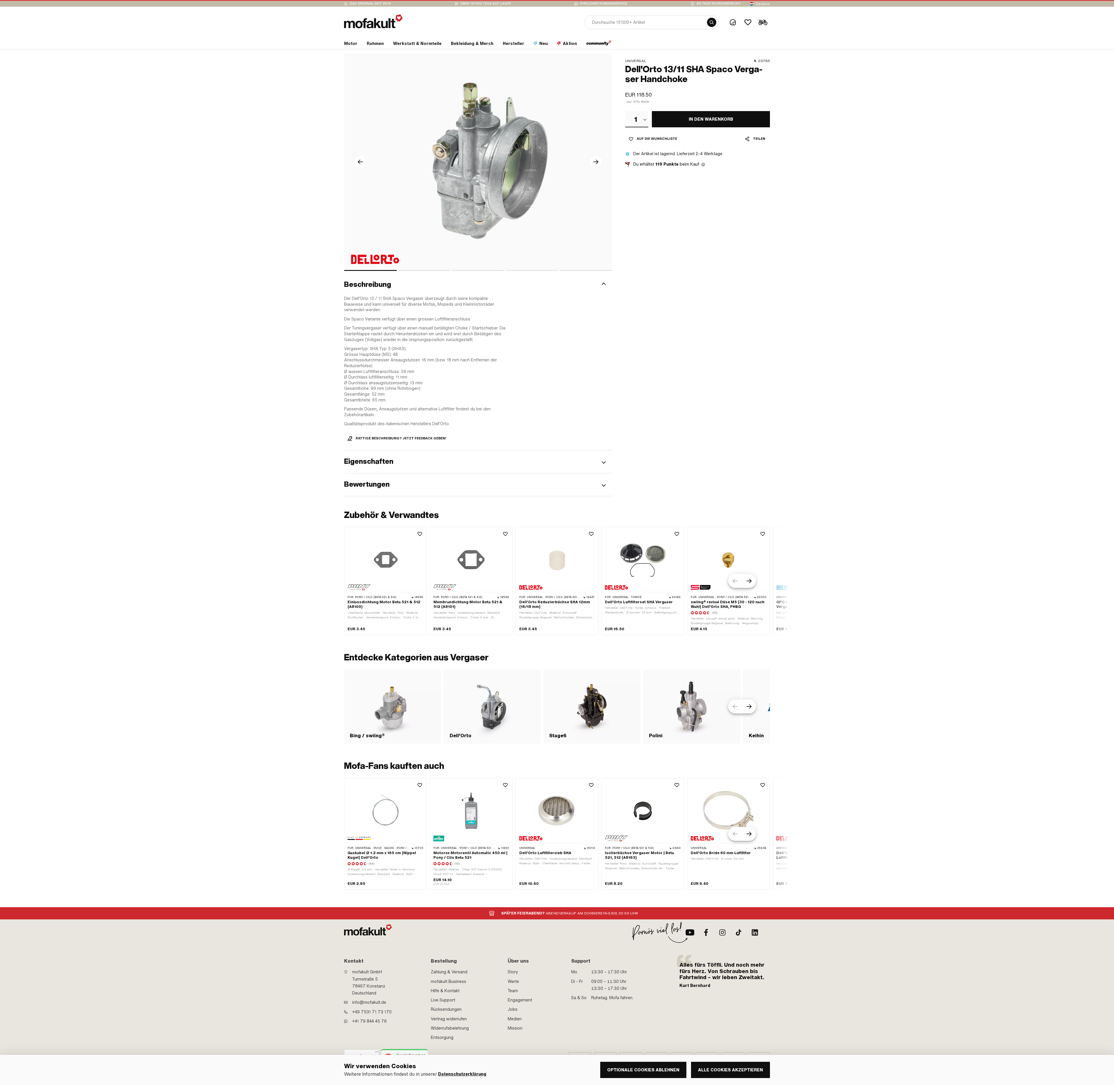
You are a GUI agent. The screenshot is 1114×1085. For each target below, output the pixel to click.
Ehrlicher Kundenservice (603, 4)
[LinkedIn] (755, 932)
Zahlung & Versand (449, 972)
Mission (515, 1028)
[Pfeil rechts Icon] (596, 162)
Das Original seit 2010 (370, 4)
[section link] (599, 45)
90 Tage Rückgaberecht (719, 4)
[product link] (385, 581)
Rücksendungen (446, 1009)
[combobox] (636, 119)
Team (513, 991)
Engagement (520, 1000)
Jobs (513, 1009)
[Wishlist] (748, 22)
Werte (513, 981)
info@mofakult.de (369, 1002)
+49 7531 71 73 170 (372, 1012)
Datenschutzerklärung (462, 1074)
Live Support (443, 1000)
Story (513, 972)
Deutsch (763, 3)
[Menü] (376, 1053)
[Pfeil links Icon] (360, 162)
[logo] (373, 21)
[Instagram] (722, 932)
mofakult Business (448, 981)
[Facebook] (706, 932)
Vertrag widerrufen (449, 1019)
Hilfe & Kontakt (445, 991)
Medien (515, 1019)
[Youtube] (690, 932)
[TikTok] (738, 932)
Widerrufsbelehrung (450, 1028)
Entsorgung (442, 1037)
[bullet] (370, 270)
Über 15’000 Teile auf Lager (485, 4)
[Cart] (763, 22)
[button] (478, 284)
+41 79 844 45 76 (369, 1021)
